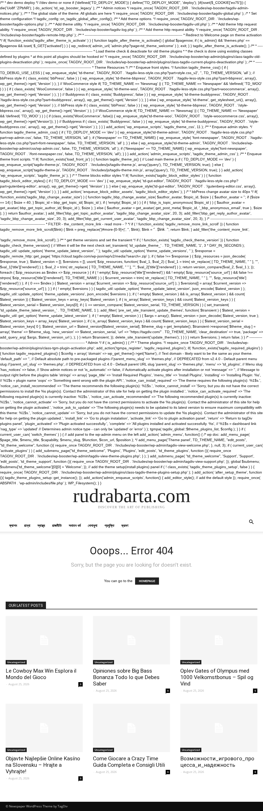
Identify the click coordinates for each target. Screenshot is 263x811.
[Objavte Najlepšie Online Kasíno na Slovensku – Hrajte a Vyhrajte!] (44, 728)
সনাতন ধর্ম (75, 525)
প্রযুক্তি (109, 525)
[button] (251, 522)
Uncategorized (16, 662)
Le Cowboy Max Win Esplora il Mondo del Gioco (41, 674)
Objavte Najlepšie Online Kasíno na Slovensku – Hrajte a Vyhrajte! (43, 764)
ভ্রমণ (124, 525)
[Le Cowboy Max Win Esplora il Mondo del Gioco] (44, 640)
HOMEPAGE (147, 581)
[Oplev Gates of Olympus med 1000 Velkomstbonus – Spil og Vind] (218, 640)
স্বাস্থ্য (41, 525)
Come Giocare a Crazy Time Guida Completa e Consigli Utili (129, 761)
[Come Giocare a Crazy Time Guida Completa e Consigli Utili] (131, 728)
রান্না (27, 525)
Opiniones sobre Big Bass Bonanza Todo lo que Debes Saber (126, 677)
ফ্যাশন (13, 525)
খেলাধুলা (92, 525)
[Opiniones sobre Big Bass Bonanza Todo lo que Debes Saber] (131, 640)
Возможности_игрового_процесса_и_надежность (217, 761)
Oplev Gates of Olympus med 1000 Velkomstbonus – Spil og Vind (216, 677)
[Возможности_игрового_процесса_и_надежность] (218, 728)
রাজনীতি (57, 525)
